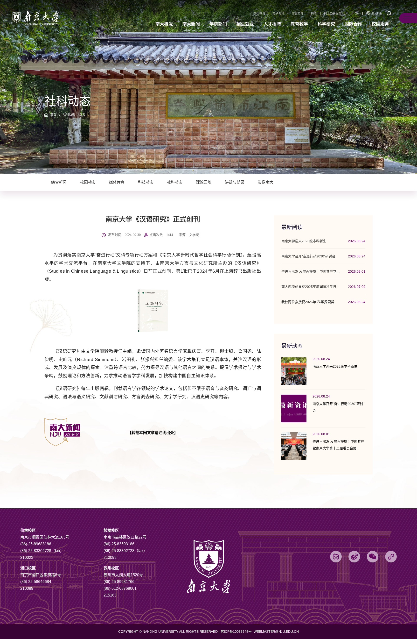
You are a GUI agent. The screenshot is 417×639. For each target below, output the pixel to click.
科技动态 (145, 182)
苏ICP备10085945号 (237, 631)
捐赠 (314, 13)
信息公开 (297, 13)
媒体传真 (117, 182)
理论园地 (203, 182)
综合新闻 (59, 182)
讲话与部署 (234, 182)
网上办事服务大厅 (335, 13)
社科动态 (69, 114)
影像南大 (265, 182)
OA (357, 13)
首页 (53, 114)
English (377, 13)
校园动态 (88, 182)
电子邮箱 (278, 13)
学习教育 (259, 13)
